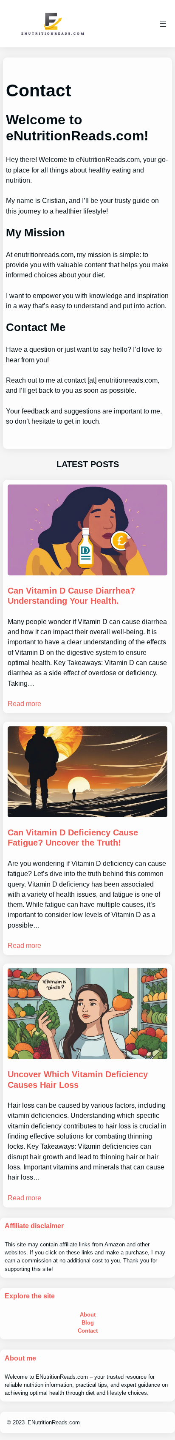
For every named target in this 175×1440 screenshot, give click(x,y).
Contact (88, 1331)
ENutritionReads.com (54, 1422)
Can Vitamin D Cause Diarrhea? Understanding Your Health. (71, 596)
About (88, 1314)
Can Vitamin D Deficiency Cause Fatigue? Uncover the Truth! (73, 838)
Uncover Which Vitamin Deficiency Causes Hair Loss (78, 1080)
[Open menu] (163, 24)
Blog (88, 1323)
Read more (24, 703)
